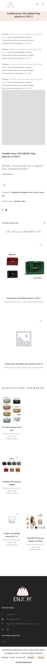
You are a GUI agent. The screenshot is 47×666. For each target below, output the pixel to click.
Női (3, 196)
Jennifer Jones (19, 201)
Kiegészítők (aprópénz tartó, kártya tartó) (27, 192)
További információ (23, 662)
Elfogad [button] (31, 657)
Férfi (3, 642)
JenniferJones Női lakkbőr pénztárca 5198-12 (23, 298)
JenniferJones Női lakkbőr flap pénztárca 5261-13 (23, 364)
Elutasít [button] (41, 657)
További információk (10, 223)
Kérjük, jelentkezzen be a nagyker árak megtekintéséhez (22, 167)
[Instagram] (8, 630)
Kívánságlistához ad (4, 185)
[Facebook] (2, 630)
